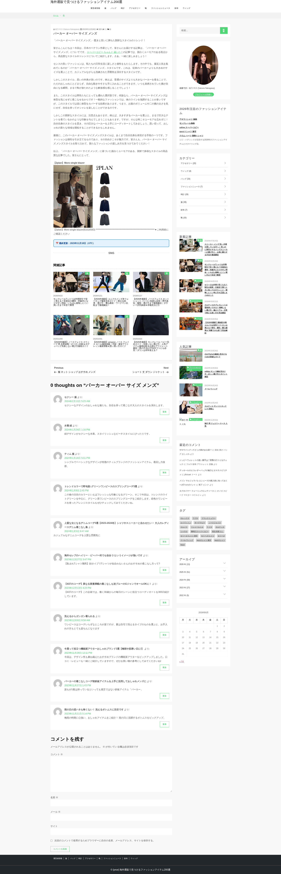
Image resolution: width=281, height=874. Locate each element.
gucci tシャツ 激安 (204, 540)
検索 (224, 30)
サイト (54, 826)
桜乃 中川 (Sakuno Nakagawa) (67, 29)
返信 (164, 412)
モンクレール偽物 (187, 123)
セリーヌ (221, 536)
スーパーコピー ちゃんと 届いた (104, 52)
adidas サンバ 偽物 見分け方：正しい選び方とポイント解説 (216, 374)
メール (55, 812)
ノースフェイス (215, 523)
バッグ (113, 8)
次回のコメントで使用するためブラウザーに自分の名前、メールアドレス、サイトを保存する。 (104, 840)
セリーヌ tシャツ (207, 536)
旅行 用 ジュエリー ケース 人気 (216, 424)
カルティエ (220, 527)
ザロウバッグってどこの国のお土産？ (195, 450)
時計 (123, 8)
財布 (176, 8)
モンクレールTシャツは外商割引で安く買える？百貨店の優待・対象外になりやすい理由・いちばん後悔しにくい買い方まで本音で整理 (70, 302)
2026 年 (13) (184, 564)
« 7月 (181, 662)
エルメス (183, 527)
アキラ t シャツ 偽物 (188, 119)
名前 (54, 797)
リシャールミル (197, 527)
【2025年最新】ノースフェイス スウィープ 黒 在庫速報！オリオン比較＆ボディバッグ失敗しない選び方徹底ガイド (71, 344)
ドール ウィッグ (211, 389)
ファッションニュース (160, 8)
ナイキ (209, 527)
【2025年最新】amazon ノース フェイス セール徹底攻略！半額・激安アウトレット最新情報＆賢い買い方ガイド (111, 344)
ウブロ (195, 518)
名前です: (183, 88)
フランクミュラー (209, 518)
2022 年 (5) (184, 595)
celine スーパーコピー (189, 127)
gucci (182, 545)
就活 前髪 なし (217, 531)
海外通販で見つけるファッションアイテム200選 (86, 2)
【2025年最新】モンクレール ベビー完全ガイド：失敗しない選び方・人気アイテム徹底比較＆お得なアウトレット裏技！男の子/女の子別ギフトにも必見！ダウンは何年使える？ (151, 346)
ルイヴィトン (185, 523)
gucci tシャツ (220, 540)
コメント (56, 754)
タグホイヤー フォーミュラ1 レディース (196, 491)
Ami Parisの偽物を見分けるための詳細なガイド (216, 355)
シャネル (183, 531)
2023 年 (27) (184, 588)
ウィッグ (186, 8)
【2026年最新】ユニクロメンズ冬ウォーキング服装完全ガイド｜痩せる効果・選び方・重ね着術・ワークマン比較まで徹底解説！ (111, 302)
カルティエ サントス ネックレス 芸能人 (216, 407)
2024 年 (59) (184, 580)
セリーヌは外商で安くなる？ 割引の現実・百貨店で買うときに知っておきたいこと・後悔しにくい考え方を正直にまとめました (216, 290)
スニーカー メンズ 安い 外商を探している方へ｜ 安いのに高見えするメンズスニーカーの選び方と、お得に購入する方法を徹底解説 (216, 249)
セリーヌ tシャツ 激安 (189, 536)
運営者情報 (95, 8)
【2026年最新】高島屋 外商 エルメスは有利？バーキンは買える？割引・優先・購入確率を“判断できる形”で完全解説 (216, 327)
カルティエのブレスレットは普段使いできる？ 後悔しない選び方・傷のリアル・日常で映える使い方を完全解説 (216, 309)
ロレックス (184, 518)
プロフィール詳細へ (203, 94)
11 (105, 29)
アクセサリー (134, 8)
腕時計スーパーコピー (200, 531)
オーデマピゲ (200, 523)
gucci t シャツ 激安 (187, 131)
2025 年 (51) (184, 572)
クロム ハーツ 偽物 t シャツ (191, 136)
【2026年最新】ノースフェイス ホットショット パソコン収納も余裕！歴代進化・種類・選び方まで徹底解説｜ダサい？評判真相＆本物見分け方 (151, 302)
